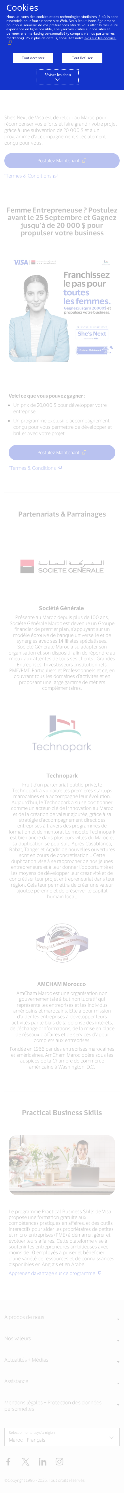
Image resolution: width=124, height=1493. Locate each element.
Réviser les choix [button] (57, 74)
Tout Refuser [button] (82, 57)
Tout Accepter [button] (33, 57)
